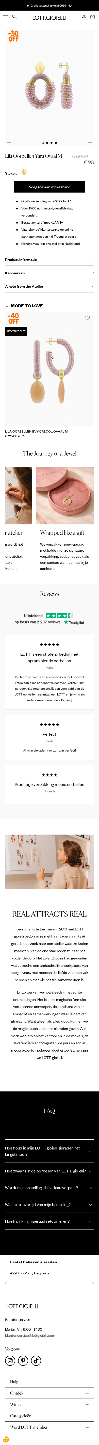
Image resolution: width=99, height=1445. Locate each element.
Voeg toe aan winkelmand (49, 186)
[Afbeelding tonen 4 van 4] (56, 143)
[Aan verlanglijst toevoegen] (87, 318)
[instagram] (11, 1361)
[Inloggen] (84, 17)
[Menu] (6, 17)
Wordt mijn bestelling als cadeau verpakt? (41, 1187)
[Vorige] (9, 142)
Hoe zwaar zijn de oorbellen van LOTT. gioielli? (45, 1170)
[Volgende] (90, 142)
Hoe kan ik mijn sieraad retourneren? (37, 1221)
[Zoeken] (14, 17)
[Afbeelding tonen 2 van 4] (47, 143)
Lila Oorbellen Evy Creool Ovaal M (36, 431)
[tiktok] (37, 1361)
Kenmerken (15, 272)
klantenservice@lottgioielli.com (30, 1335)
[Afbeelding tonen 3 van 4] (52, 143)
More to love (27, 306)
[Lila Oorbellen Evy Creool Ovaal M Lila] (49, 369)
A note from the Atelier (24, 286)
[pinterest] (24, 1361)
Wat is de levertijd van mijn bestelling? (38, 1204)
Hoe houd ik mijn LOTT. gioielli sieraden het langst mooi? (42, 1151)
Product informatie (21, 259)
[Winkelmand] (92, 17)
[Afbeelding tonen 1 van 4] (43, 143)
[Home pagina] (49, 17)
